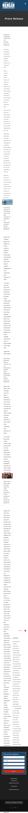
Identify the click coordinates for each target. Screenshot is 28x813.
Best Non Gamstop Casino (14, 690)
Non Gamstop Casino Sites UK (14, 666)
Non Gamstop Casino (14, 646)
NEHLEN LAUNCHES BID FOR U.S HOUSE (7, 38)
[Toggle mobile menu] (25, 3)
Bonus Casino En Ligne (14, 742)
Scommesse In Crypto (14, 710)
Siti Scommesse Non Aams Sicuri (14, 706)
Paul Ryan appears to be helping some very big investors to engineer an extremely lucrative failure (7, 217)
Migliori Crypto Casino (14, 733)
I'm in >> (14, 771)
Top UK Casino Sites (14, 692)
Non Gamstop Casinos (14, 670)
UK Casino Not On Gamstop (14, 688)
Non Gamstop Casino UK (14, 657)
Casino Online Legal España (14, 675)
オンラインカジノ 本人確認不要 (14, 708)
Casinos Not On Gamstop (14, 650)
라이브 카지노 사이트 (14, 715)
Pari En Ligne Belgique (14, 704)
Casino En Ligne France (14, 684)
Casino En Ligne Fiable (14, 737)
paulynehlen (7, 380)
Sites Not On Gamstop (14, 661)
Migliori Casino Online (14, 699)
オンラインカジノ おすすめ (14, 726)
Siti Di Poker (14, 643)
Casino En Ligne (14, 697)
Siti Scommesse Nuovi (14, 735)
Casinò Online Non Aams (14, 739)
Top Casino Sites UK (14, 677)
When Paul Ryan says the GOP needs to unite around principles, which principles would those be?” (7, 491)
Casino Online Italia (14, 701)
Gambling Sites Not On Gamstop (14, 655)
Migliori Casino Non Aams (14, 672)
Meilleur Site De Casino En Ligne (14, 728)
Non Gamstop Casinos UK (14, 641)
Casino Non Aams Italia (14, 652)
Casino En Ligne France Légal (14, 744)
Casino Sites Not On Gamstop (14, 681)
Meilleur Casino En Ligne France (14, 663)
